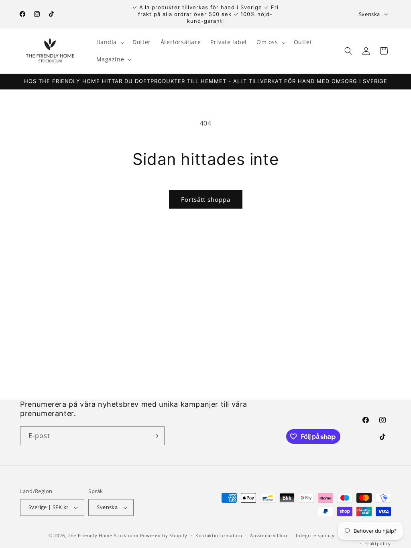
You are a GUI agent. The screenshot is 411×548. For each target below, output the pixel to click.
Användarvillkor (269, 535)
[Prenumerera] (155, 435)
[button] (110, 42)
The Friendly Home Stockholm (103, 535)
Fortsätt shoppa (205, 199)
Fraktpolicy (377, 543)
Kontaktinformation (218, 535)
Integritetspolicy (315, 535)
